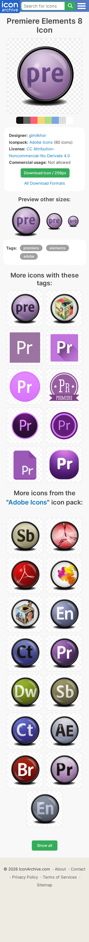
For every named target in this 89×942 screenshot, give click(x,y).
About (60, 869)
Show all (44, 845)
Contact (78, 869)
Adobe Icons (41, 142)
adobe (28, 256)
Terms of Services (60, 877)
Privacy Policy (25, 877)
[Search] (70, 5)
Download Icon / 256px (45, 172)
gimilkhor (37, 135)
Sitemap (44, 885)
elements (58, 248)
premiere (31, 248)
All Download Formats (44, 183)
